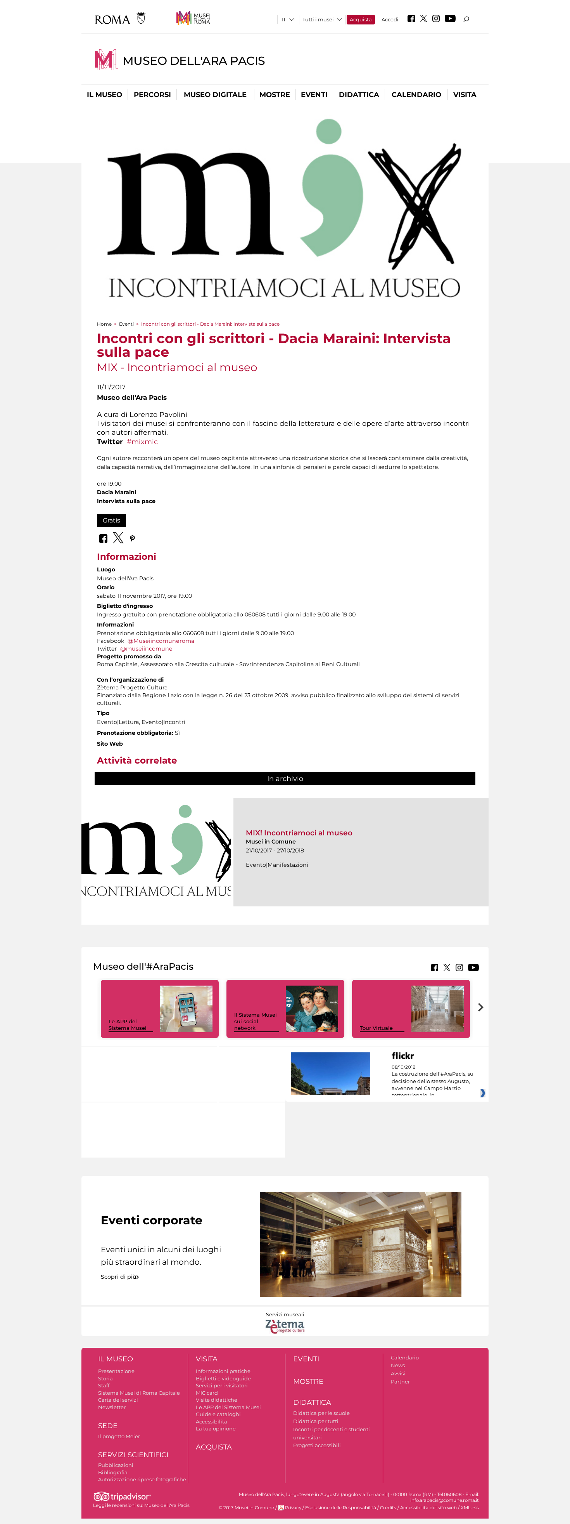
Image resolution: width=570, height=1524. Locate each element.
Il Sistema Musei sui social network (255, 1021)
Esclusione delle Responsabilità (340, 1507)
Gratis (111, 520)
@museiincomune (146, 648)
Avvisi (398, 1373)
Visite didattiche (216, 1400)
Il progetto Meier (119, 1436)
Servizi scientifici (133, 1454)
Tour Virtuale (376, 1028)
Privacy (293, 1507)
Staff (103, 1385)
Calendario (416, 94)
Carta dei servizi (118, 1400)
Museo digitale (215, 94)
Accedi (390, 19)
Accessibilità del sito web (428, 1507)
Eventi (314, 94)
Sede (107, 1425)
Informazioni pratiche (223, 1371)
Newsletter (112, 1407)
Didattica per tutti (316, 1421)
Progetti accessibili (317, 1445)
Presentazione (116, 1371)
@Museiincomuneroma (161, 640)
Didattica (359, 94)
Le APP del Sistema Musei (128, 1024)
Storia (105, 1378)
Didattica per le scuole (321, 1413)
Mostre (274, 94)
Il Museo (104, 94)
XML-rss (470, 1507)
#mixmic (142, 441)
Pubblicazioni (115, 1465)
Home (104, 324)
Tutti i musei (318, 19)
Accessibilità (211, 1421)
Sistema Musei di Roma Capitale (139, 1393)
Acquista (361, 19)
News (398, 1365)
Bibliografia (113, 1472)
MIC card (207, 1393)
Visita (465, 94)
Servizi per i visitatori (222, 1385)
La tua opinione (216, 1428)
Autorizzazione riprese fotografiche (142, 1479)
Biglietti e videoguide (223, 1378)
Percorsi (152, 94)
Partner (400, 1381)
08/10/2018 (432, 1081)
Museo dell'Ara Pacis (194, 61)
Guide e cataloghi (218, 1414)
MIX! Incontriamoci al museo (299, 832)
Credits (388, 1507)
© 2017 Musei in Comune (246, 1507)
